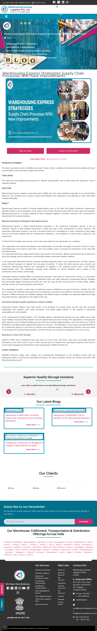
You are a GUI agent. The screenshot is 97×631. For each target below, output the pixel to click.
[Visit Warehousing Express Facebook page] (54, 2)
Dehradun (67, 545)
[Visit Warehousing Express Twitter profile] (58, 2)
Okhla (89, 542)
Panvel (69, 542)
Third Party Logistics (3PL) (43, 600)
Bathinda (46, 547)
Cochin (74, 550)
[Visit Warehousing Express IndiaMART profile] (63, 8)
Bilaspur (89, 547)
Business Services (61, 574)
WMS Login (10, 3)
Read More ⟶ (33, 425)
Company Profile (24, 3)
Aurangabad (59, 542)
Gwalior (24, 550)
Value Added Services (43, 596)
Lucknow (29, 555)
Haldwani (8, 555)
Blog (9, 38)
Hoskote (7, 542)
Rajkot (69, 552)
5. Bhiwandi (29, 394)
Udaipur (56, 550)
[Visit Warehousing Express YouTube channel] (52, 8)
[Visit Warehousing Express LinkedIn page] (63, 2)
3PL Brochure (39, 3)
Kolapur (69, 547)
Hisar (17, 550)
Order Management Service (42, 592)
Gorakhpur (87, 545)
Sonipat (16, 545)
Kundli (7, 545)
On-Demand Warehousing (40, 582)
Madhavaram (79, 542)
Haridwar (87, 552)
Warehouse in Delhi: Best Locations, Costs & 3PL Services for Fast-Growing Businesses (24, 418)
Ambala (33, 545)
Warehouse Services (43, 570)
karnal (24, 545)
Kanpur (77, 545)
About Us (61, 570)
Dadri (21, 555)
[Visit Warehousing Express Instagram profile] (67, 2)
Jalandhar (36, 547)
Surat (49, 542)
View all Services (41, 604)
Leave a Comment (68, 151)
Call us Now (25, 151)
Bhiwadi (9, 552)
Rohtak (43, 545)
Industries (61, 583)
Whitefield (17, 542)
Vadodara (41, 542)
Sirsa (51, 545)
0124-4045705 (83, 596)
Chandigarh (79, 547)
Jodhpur (47, 550)
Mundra (78, 552)
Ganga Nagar (35, 550)
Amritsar (26, 547)
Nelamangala (29, 542)
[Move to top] (4, 626)
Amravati (40, 552)
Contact (61, 596)
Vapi (15, 555)
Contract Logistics (42, 573)
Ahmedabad (51, 552)
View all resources (62, 587)
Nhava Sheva (57, 547)
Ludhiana (17, 547)
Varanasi (7, 547)
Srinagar (9, 550)
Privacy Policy (60, 603)
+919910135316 (81, 600)
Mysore (30, 552)
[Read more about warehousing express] (8, 588)
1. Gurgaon (77, 394)
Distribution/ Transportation (41, 587)
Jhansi (58, 545)
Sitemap (61, 599)
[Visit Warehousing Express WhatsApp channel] (61, 14)
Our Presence (61, 592)
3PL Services (61, 579)
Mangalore (20, 552)
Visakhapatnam (85, 550)
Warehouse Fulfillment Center (42, 577)
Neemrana (65, 550)
